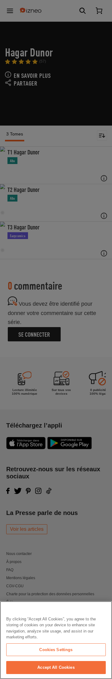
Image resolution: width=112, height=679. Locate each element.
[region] (56, 640)
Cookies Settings (55, 649)
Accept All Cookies (55, 667)
